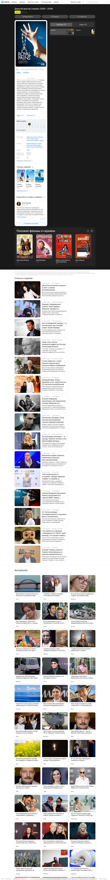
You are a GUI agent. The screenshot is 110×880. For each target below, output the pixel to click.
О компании (8, 878)
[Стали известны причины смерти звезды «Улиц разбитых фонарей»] (55, 753)
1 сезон (19, 184)
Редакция (41, 878)
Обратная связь (103, 878)
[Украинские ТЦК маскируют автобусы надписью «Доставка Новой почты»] (27, 670)
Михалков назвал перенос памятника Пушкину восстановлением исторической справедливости (53, 457)
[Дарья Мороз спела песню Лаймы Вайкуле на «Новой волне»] (82, 780)
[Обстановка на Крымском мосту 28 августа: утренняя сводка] (27, 588)
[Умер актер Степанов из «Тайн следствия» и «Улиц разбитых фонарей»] (82, 698)
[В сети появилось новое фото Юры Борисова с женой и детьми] (55, 835)
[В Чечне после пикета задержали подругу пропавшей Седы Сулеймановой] (82, 588)
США (28, 150)
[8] (38, 127)
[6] (32, 127)
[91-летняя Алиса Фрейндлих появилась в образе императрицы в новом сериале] (82, 753)
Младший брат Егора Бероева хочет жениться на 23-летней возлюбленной (54, 382)
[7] (35, 127)
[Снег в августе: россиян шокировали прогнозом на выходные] (27, 863)
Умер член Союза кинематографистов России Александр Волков (53, 344)
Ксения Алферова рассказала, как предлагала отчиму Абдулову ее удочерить (54, 401)
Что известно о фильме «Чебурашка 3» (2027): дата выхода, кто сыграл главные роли (54, 533)
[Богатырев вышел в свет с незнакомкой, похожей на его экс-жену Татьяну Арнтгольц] (55, 615)
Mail (3, 878)
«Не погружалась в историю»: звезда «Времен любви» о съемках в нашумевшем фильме (53, 476)
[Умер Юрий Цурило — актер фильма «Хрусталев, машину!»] (82, 725)
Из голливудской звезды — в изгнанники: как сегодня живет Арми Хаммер (54, 325)
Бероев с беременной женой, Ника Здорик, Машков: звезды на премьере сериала (51, 306)
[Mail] (2, 2)
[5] (29, 127)
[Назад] (88, 230)
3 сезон (37, 184)
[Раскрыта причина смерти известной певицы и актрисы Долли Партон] (82, 835)
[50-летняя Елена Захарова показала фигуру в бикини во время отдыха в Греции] (27, 835)
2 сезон (28, 184)
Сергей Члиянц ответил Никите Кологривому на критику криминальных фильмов (52, 552)
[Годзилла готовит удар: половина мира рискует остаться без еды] (27, 698)
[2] (21, 127)
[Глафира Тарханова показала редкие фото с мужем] (82, 643)
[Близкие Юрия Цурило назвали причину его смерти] (27, 780)
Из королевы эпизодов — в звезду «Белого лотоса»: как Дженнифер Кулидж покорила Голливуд (54, 438)
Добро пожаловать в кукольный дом (63, 261)
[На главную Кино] (7, 2)
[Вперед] (91, 230)
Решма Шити (37, 145)
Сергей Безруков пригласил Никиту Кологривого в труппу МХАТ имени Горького (54, 495)
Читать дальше (21, 217)
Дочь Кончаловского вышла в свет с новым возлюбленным (54, 287)
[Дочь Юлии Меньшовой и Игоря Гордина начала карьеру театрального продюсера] (27, 725)
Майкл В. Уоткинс (32, 137)
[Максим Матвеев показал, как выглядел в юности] (55, 670)
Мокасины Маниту (23, 260)
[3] (24, 127)
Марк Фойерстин (32, 143)
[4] (27, 127)
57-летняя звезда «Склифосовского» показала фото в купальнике (54, 514)
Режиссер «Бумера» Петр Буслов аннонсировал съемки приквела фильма (53, 420)
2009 (17, 69)
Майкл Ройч (34, 139)
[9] (41, 127)
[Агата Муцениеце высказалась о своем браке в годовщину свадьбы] (27, 808)
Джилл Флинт (31, 147)
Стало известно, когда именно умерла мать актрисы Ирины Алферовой (53, 363)
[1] (18, 127)
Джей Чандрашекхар (35, 141)
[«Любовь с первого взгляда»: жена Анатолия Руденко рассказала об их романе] (55, 588)
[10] (44, 127)
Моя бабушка (80, 260)
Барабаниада (40, 260)
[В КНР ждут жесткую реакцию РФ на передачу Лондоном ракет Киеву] (55, 725)
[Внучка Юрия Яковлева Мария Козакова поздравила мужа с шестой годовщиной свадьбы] (55, 698)
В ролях (19, 143)
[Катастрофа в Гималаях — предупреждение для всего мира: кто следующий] (82, 615)
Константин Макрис (33, 140)
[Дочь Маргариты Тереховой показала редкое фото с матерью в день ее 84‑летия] (27, 615)
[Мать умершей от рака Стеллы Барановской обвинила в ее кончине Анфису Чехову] (55, 780)
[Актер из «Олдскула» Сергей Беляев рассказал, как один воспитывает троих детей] (27, 643)
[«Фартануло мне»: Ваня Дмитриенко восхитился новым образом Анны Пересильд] (82, 670)
